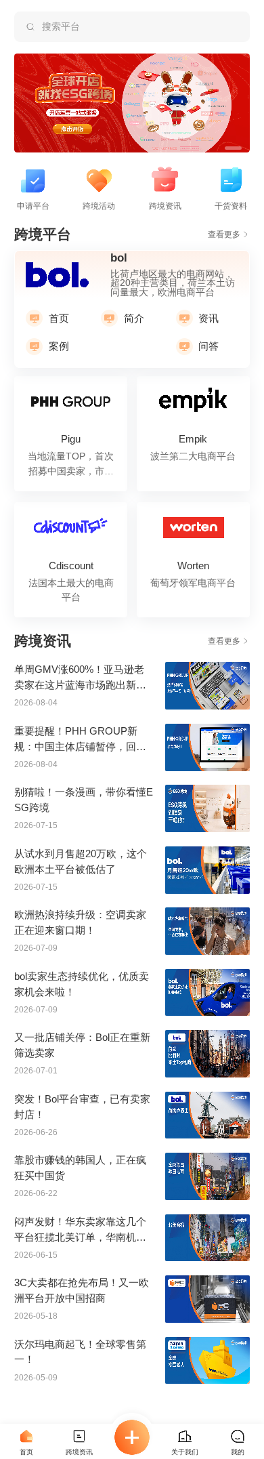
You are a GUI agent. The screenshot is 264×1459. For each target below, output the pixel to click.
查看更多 (224, 234)
